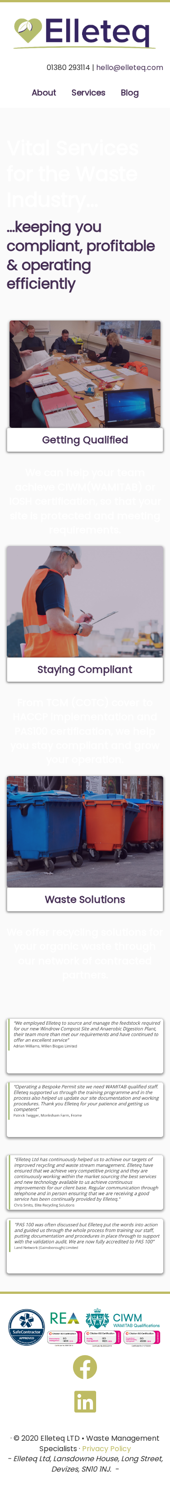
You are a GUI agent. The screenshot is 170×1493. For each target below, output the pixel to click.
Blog (130, 92)
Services (89, 92)
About (44, 92)
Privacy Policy (106, 1448)
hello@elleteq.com (129, 67)
